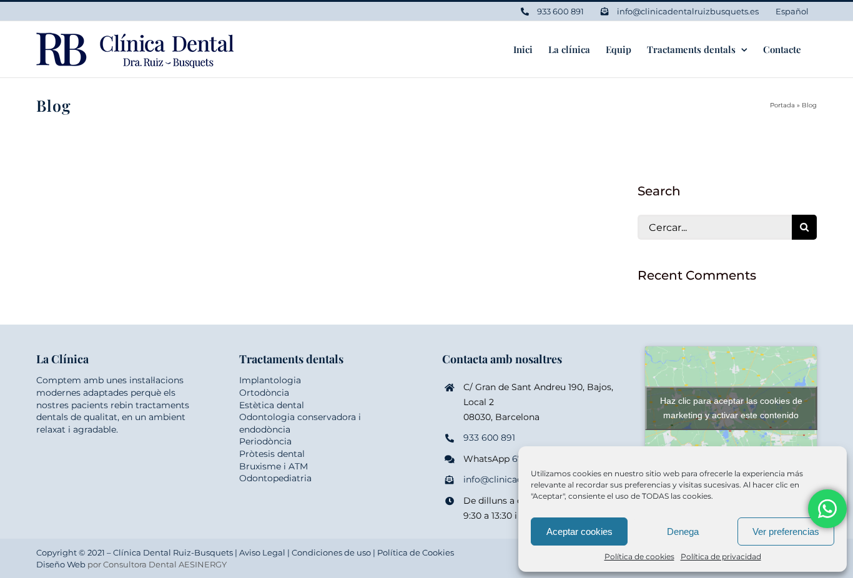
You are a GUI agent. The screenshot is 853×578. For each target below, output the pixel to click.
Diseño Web (61, 564)
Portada (782, 105)
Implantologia (270, 380)
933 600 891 (489, 437)
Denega (683, 531)
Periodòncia (265, 441)
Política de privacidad (721, 556)
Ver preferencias (785, 531)
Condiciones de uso (331, 552)
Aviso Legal (262, 552)
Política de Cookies (415, 552)
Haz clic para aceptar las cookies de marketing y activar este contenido (731, 408)
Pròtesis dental (272, 453)
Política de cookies (639, 556)
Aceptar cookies (579, 531)
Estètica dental (271, 405)
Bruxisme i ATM (273, 466)
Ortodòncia (264, 392)
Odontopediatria (275, 478)
